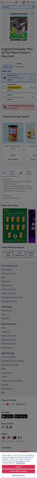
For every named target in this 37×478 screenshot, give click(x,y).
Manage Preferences (18, 475)
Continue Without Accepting (18, 471)
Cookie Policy (20, 463)
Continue (18, 467)
